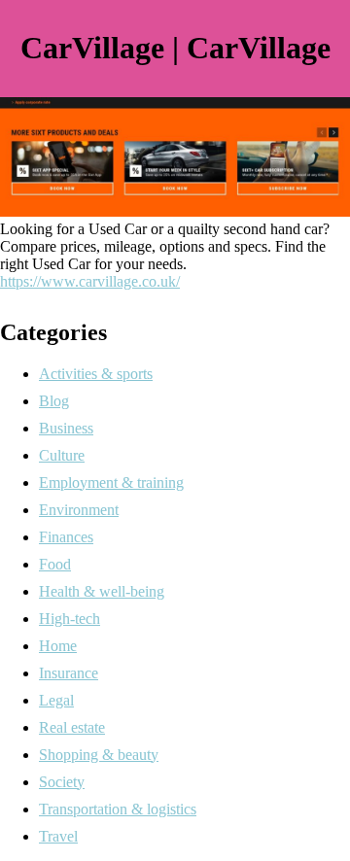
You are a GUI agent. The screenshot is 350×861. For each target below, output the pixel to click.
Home (58, 645)
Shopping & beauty (98, 754)
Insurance (68, 673)
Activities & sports (96, 373)
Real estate (72, 727)
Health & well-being (101, 591)
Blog (54, 401)
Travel (58, 836)
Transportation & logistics (117, 809)
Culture (62, 455)
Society (62, 782)
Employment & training (111, 482)
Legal (56, 700)
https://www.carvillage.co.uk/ (90, 281)
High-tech (69, 618)
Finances (66, 537)
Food (55, 564)
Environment (79, 509)
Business (66, 428)
